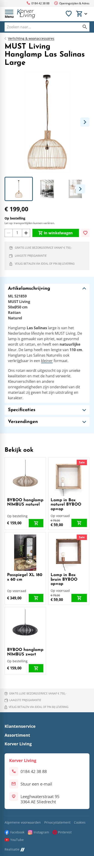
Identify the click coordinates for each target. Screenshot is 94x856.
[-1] (9, 233)
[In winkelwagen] (36, 523)
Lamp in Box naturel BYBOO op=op (66, 505)
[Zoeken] (84, 26)
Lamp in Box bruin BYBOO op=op (64, 579)
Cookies (80, 823)
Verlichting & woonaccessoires (31, 39)
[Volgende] (84, 122)
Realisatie (12, 849)
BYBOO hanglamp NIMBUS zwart (25, 652)
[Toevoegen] (85, 233)
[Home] (26, 13)
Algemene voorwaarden (23, 823)
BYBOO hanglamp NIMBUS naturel (25, 502)
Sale (82, 462)
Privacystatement (57, 823)
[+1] (26, 233)
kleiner (47, 360)
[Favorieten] (68, 13)
